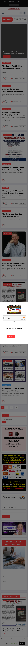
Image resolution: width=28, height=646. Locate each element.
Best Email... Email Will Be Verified (14, 328)
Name (14, 321)
